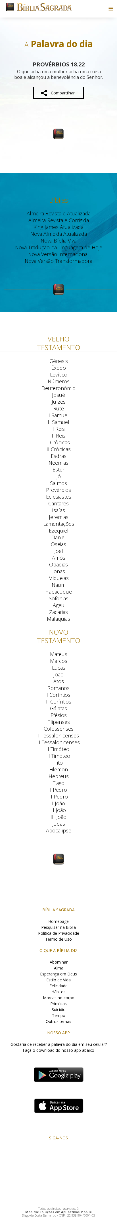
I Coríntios (58, 694)
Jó (58, 476)
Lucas (58, 667)
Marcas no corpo (58, 997)
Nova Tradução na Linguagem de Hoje (58, 247)
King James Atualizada (58, 227)
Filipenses (58, 722)
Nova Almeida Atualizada (58, 233)
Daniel (58, 537)
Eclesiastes (58, 496)
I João (58, 803)
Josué (58, 394)
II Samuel (58, 422)
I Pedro (58, 789)
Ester (58, 469)
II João (58, 810)
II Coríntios (58, 701)
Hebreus (59, 776)
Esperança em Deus (58, 974)
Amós (58, 557)
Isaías (58, 510)
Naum (59, 584)
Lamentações (58, 523)
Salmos (58, 483)
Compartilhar (63, 93)
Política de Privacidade (58, 933)
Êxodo (58, 367)
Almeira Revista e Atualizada (59, 213)
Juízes (59, 401)
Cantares (58, 503)
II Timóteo (58, 755)
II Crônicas (59, 449)
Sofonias (58, 598)
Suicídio (59, 1009)
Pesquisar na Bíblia (58, 927)
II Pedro (58, 796)
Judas (58, 823)
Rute (58, 408)
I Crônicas (58, 442)
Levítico (58, 374)
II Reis (58, 435)
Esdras (58, 456)
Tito (59, 762)
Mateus (58, 654)
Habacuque (58, 591)
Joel (58, 551)
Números (59, 381)
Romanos (58, 688)
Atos (58, 681)
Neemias (58, 462)
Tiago (58, 783)
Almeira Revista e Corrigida (58, 220)
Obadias (58, 564)
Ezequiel (58, 530)
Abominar (59, 962)
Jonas (58, 571)
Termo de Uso (58, 939)
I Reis (59, 428)
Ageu (58, 605)
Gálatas (58, 708)
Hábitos (58, 991)
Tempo (58, 1015)
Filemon (58, 769)
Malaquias (58, 618)
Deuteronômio (58, 388)
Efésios (59, 715)
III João (58, 816)
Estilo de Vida (58, 980)
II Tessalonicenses (58, 742)
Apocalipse (58, 830)
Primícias (58, 1003)
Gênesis (58, 361)
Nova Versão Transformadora (58, 260)
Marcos (58, 660)
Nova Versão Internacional (58, 254)
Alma (58, 968)
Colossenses (59, 728)
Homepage (58, 921)
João (58, 674)
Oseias (58, 544)
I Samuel (59, 415)
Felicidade (58, 985)
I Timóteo (58, 749)
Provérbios (58, 489)
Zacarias (58, 612)
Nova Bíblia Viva (58, 240)
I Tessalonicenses (58, 735)
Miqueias (58, 578)
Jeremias (58, 517)
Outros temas (58, 1021)
